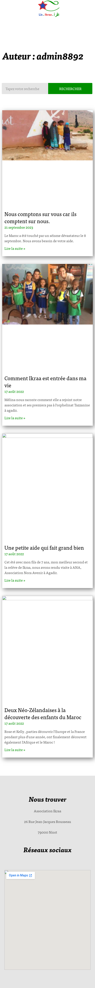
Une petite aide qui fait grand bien (44, 547)
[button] (46, 24)
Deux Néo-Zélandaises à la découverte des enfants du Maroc (42, 713)
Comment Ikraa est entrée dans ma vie (45, 381)
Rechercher (70, 88)
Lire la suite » (14, 248)
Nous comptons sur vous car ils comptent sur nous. (40, 217)
